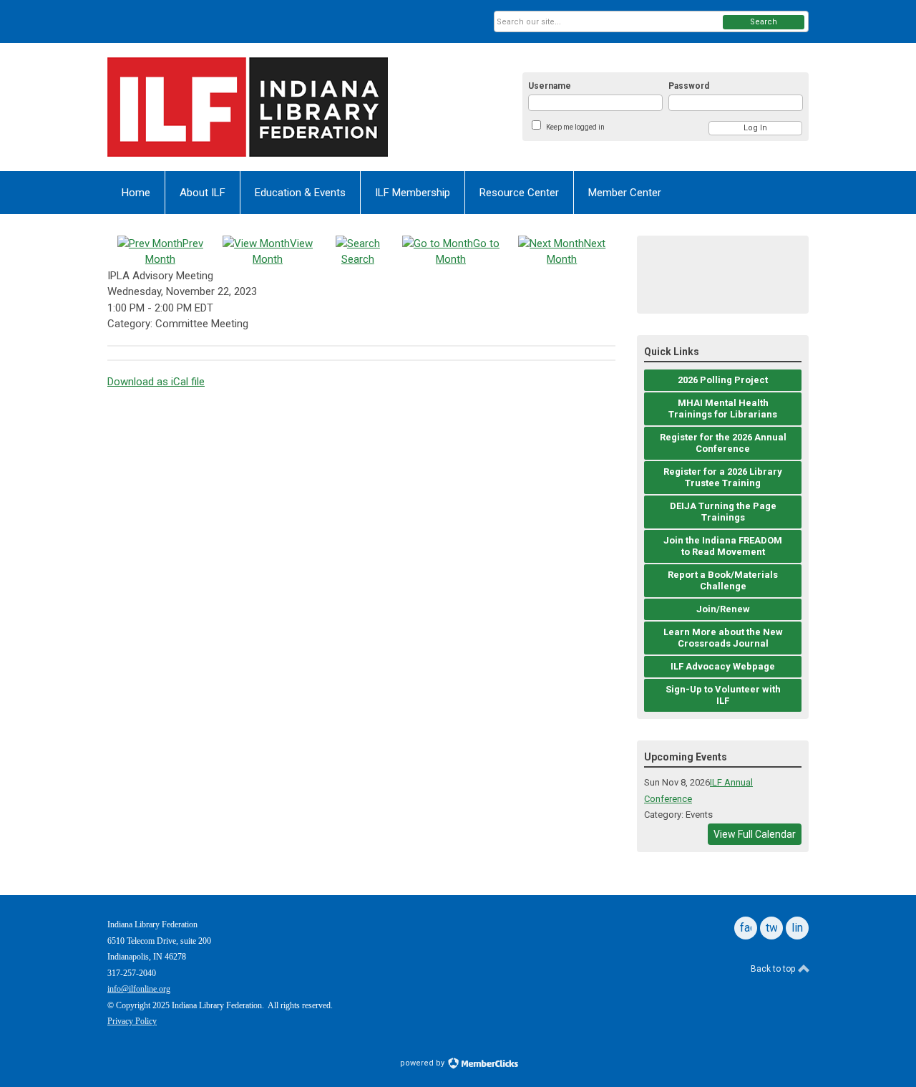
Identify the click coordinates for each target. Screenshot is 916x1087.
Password (688, 86)
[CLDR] (247, 107)
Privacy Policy (132, 1021)
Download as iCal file (156, 381)
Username (549, 86)
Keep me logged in (575, 127)
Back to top (774, 969)
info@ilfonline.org (138, 989)
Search (763, 21)
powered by (423, 1063)
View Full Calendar (754, 834)
